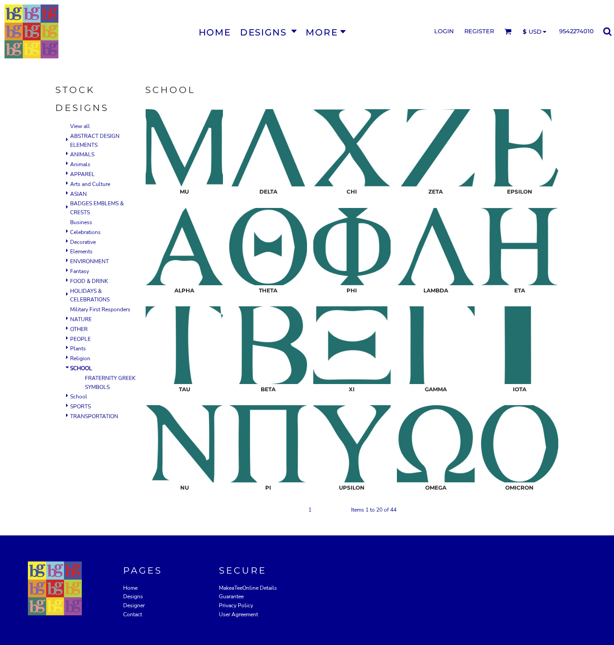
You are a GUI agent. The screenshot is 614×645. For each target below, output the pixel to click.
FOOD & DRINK (89, 281)
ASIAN (78, 194)
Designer (134, 605)
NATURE (81, 319)
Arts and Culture (90, 184)
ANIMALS (82, 154)
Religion (80, 358)
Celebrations (85, 232)
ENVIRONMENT (89, 261)
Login (444, 31)
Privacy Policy (236, 605)
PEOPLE (80, 339)
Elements (81, 251)
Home (130, 588)
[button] (268, 31)
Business (81, 222)
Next (338, 509)
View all (80, 126)
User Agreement (238, 614)
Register (479, 31)
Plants (78, 348)
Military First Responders (100, 309)
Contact (132, 614)
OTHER (79, 329)
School (78, 396)
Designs (133, 596)
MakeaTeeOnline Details (248, 588)
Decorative (83, 242)
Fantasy (79, 271)
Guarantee (231, 596)
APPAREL (82, 174)
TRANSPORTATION (94, 416)
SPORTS (80, 406)
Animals (80, 164)
